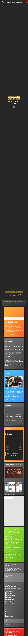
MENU (8, 295)
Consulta (9, 621)
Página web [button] (14, 334)
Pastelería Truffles (11, 322)
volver (14, 303)
